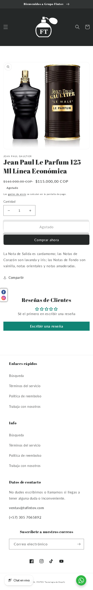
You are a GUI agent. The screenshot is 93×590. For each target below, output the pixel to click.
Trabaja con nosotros (25, 406)
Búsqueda (16, 376)
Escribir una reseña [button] (46, 326)
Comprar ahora (46, 240)
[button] (6, 27)
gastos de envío (17, 194)
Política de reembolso (25, 396)
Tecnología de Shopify (55, 582)
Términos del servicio (25, 386)
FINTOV (40, 582)
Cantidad (9, 201)
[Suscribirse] (79, 544)
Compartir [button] (16, 277)
